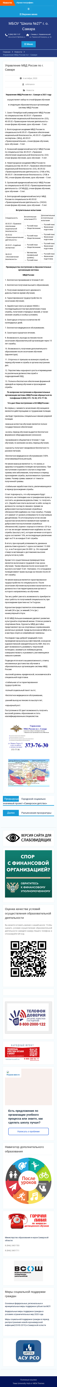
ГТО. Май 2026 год (24, 3)
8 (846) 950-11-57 (14, 34)
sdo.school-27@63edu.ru (16, 37)
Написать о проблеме (28, 1131)
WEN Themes (38, 1383)
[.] (28, 8)
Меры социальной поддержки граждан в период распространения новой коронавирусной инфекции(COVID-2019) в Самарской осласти (27, 1322)
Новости (30, 90)
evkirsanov (30, 84)
